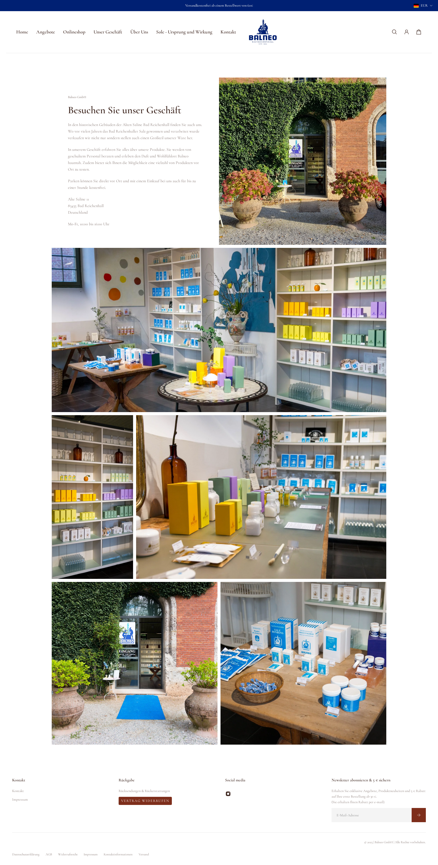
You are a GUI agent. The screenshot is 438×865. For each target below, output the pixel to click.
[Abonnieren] (419, 815)
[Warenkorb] (419, 32)
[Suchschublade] (394, 32)
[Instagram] (228, 793)
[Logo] (263, 32)
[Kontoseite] (406, 32)
